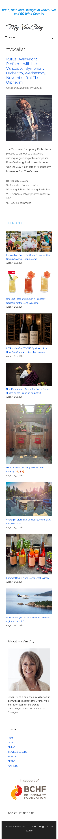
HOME (11, 738)
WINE (10, 742)
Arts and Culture (19, 180)
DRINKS (11, 761)
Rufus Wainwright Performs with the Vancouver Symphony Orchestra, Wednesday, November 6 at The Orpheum (26, 70)
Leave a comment (20, 203)
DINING (11, 747)
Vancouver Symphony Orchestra (31, 194)
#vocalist (15, 185)
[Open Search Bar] (51, 37)
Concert (26, 185)
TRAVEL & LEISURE (17, 752)
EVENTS (12, 756)
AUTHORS (13, 766)
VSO (8, 198)
